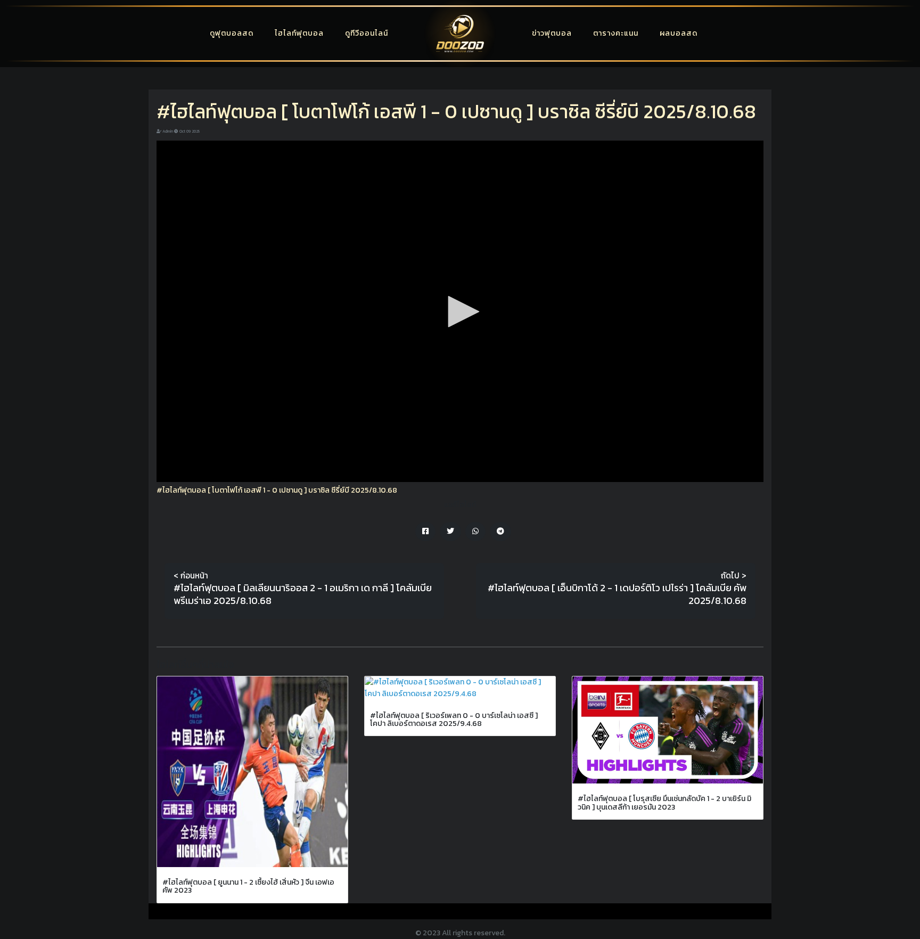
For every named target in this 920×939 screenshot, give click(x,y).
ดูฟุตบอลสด (231, 33)
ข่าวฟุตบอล (552, 33)
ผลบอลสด (678, 33)
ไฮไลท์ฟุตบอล (299, 33)
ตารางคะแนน (615, 33)
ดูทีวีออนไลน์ (366, 33)
